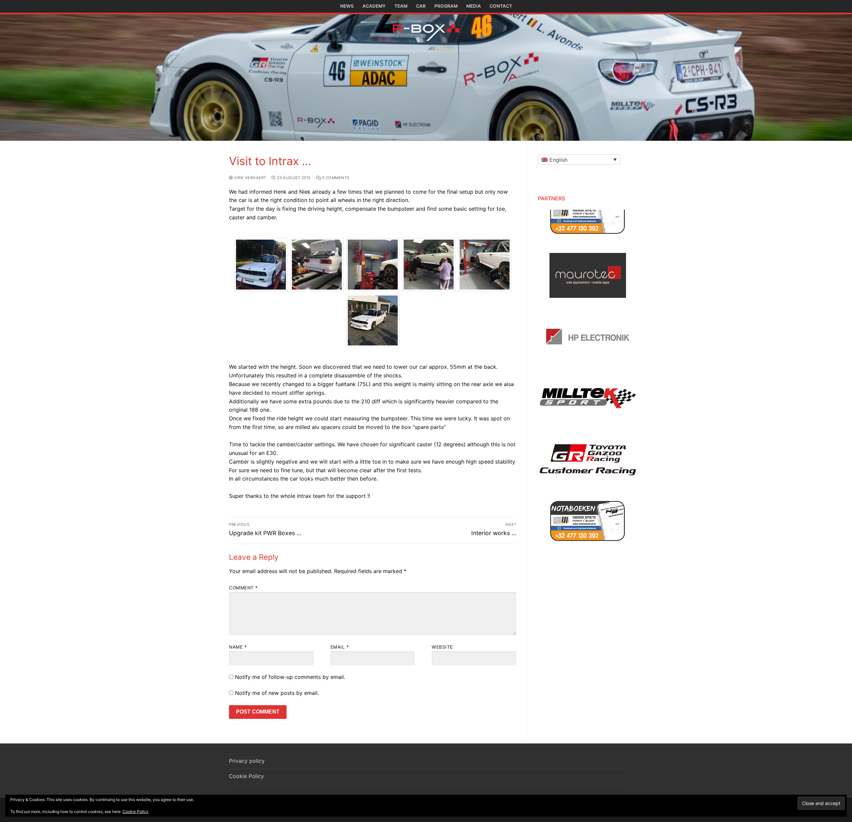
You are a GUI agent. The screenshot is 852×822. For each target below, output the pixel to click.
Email (339, 647)
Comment (243, 587)
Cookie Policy (246, 776)
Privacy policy (247, 760)
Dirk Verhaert (249, 177)
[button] (579, 159)
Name (238, 647)
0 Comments (335, 177)
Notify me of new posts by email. (277, 693)
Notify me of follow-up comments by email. (290, 677)
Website (442, 647)
